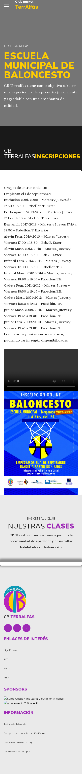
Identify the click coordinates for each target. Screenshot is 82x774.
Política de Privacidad (15, 724)
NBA (6, 677)
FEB (6, 659)
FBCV (7, 668)
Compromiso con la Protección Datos (24, 733)
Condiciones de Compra (17, 751)
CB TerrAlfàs (16, 46)
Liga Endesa (10, 650)
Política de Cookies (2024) (18, 742)
